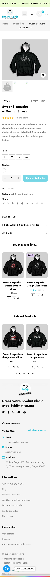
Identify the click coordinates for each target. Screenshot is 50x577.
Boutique (6, 539)
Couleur (6, 165)
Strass (18, 194)
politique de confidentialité (16, 562)
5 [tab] (32, 373)
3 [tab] (24, 373)
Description (9, 216)
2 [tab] (19, 373)
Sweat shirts (18, 23)
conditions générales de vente (16, 500)
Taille (5, 150)
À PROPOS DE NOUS (13, 483)
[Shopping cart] (39, 14)
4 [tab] (28, 373)
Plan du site (7, 516)
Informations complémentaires (20, 224)
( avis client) (21, 117)
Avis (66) (7, 233)
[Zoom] (43, 75)
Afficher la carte (37, 430)
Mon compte (8, 533)
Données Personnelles (12, 505)
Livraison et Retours (11, 494)
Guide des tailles (10, 511)
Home (5, 23)
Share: (5, 199)
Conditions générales (12, 558)
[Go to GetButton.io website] (6, 574)
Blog (4, 489)
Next (43, 101)
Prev (35, 101)
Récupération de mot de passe (16, 544)
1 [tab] (16, 373)
